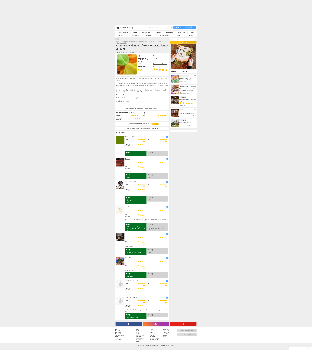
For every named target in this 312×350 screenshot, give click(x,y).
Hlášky (151, 332)
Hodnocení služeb (154, 339)
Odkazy (117, 336)
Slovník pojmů (166, 332)
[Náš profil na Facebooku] (129, 324)
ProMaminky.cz (148, 345)
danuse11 (127, 159)
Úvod (117, 41)
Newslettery (187, 334)
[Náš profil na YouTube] (183, 324)
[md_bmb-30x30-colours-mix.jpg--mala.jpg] (127, 64)
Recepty (138, 332)
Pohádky (151, 329)
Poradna (138, 333)
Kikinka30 (128, 258)
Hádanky (138, 341)
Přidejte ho (154, 128)
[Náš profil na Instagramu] (156, 324)
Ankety (164, 336)
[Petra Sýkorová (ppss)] (120, 140)
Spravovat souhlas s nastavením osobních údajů (300, 348)
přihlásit (155, 123)
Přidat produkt (183, 42)
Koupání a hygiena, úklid (134, 41)
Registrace (179, 27)
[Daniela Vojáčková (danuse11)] (120, 162)
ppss (126, 136)
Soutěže (165, 335)
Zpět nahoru (118, 339)
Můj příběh (138, 336)
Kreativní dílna (139, 330)
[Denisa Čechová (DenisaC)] (120, 284)
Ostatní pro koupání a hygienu (152, 41)
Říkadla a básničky (140, 338)
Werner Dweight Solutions (168, 345)
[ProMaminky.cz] (125, 28)
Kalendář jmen (153, 336)
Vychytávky (152, 333)
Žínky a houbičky (122, 43)
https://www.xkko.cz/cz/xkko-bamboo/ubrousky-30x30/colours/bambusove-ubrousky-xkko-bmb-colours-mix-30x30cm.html (160, 64)
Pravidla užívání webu (120, 333)
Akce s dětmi (152, 335)
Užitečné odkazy (167, 330)
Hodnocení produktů (154, 338)
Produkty (123, 41)
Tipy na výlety (166, 329)
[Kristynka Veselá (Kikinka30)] (120, 261)
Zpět (117, 39)
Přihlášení (190, 27)
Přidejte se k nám (119, 332)
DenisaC (127, 280)
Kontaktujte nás (118, 330)
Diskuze (138, 329)
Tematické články (140, 335)
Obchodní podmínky (119, 335)
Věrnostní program (167, 333)
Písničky (151, 330)
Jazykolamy (138, 339)
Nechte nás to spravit (153, 108)
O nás (116, 329)
